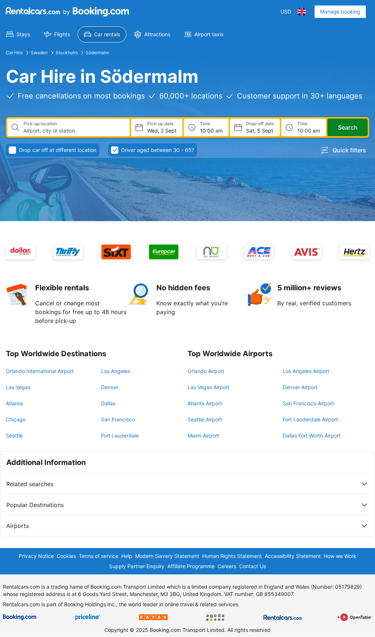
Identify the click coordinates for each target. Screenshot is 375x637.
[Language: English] (301, 11)
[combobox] (73, 130)
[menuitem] (18, 34)
